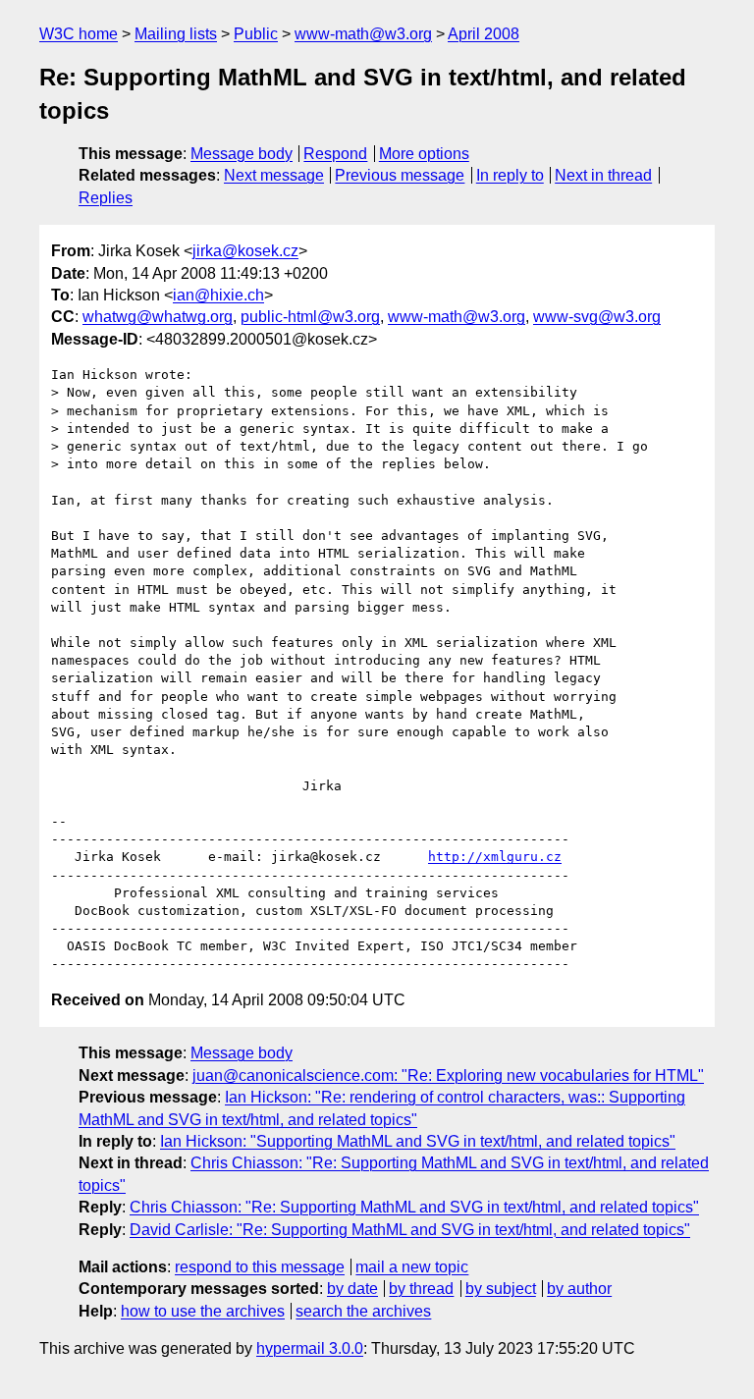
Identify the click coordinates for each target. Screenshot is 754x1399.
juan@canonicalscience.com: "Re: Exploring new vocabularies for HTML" (448, 1075)
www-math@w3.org (363, 34)
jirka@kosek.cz (245, 250)
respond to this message (260, 1267)
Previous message (399, 175)
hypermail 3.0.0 (309, 1348)
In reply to (510, 175)
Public (256, 34)
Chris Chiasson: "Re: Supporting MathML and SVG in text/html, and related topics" (414, 1207)
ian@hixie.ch (218, 295)
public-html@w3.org (310, 316)
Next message (274, 175)
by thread (421, 1288)
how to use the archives (203, 1311)
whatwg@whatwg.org (157, 316)
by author (579, 1288)
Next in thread (603, 175)
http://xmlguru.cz (495, 856)
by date (352, 1288)
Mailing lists (176, 34)
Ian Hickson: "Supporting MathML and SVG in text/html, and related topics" (417, 1141)
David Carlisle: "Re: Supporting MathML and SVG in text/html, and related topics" (410, 1229)
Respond (335, 153)
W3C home (78, 34)
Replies (106, 197)
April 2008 (483, 34)
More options (424, 153)
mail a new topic (411, 1267)
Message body (241, 153)
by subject (500, 1288)
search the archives (363, 1311)
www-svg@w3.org (597, 316)
